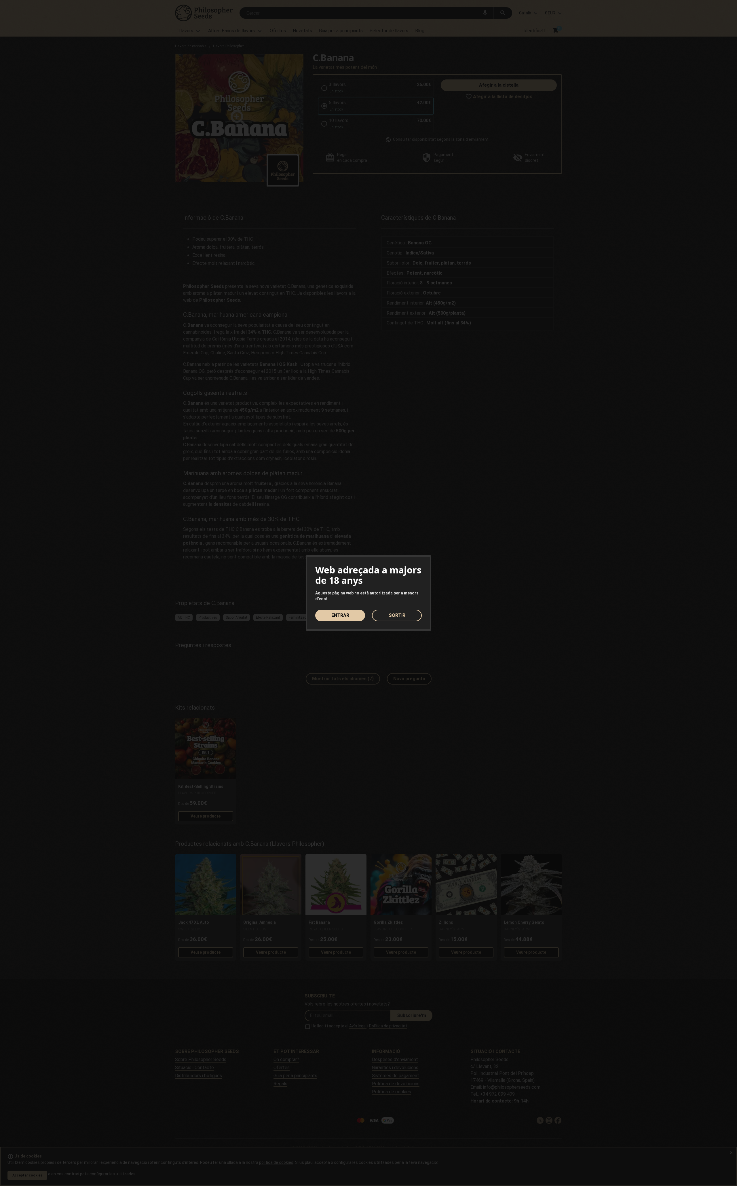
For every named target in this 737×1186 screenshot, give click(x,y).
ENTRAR (340, 615)
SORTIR (397, 615)
